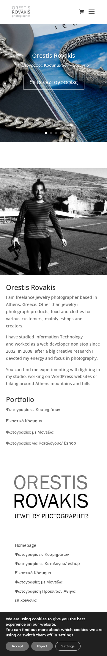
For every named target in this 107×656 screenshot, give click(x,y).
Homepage (25, 545)
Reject (42, 646)
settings (65, 635)
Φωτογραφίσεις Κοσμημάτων (33, 409)
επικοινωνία (26, 600)
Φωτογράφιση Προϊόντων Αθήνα (45, 591)
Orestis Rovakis (53, 55)
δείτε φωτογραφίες (53, 82)
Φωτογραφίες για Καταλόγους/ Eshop (41, 443)
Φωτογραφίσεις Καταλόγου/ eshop (47, 563)
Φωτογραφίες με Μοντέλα (30, 432)
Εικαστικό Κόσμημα (24, 420)
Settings (68, 646)
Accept (17, 646)
